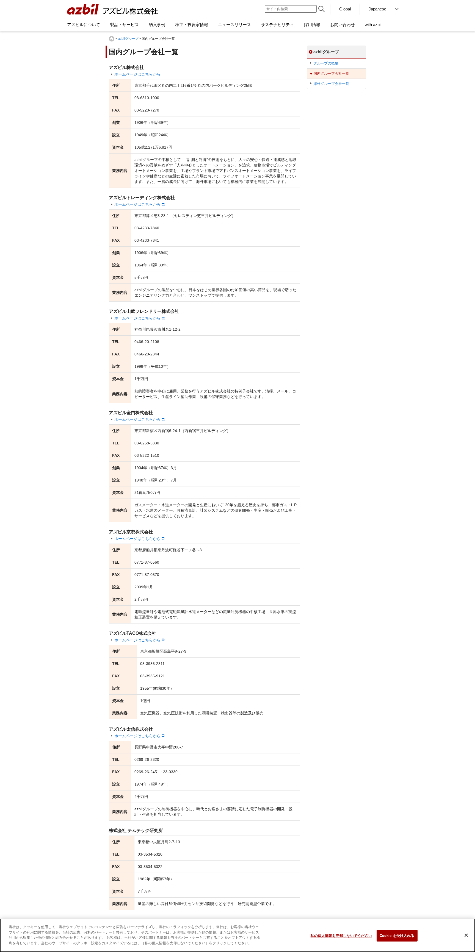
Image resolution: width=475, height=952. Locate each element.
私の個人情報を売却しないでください (341, 936)
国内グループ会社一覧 (331, 73)
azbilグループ (128, 39)
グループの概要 (325, 63)
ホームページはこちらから (137, 74)
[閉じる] (466, 935)
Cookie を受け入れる (397, 936)
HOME (111, 38)
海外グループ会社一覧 (331, 84)
